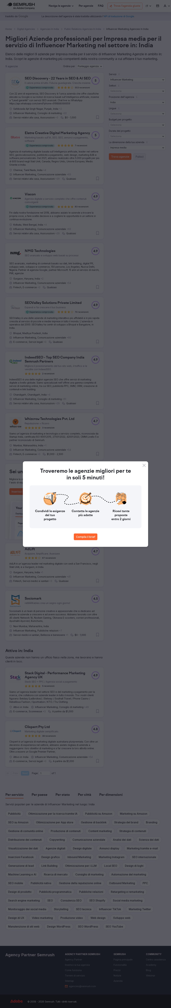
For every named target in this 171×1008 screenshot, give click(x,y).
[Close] (144, 465)
